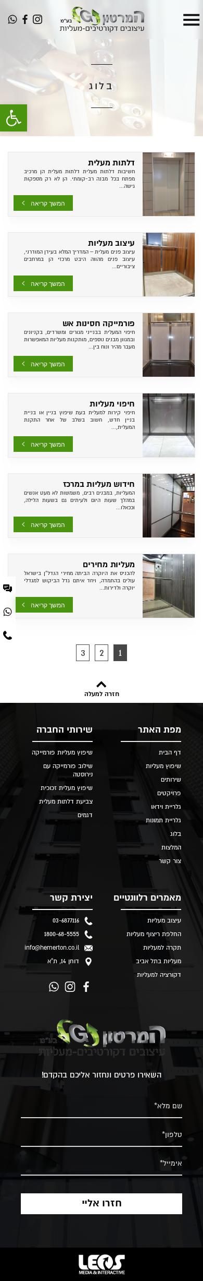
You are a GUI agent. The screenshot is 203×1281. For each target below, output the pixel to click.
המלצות (171, 848)
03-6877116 (66, 921)
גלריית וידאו (166, 807)
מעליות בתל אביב (158, 961)
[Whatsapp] (12, 19)
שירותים (171, 780)
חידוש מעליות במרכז (99, 484)
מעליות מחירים (109, 564)
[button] (13, 117)
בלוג (175, 834)
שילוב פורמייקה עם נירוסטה (68, 770)
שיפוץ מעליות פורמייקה (62, 753)
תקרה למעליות (162, 948)
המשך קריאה (48, 203)
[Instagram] (37, 19)
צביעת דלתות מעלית (66, 802)
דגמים (85, 815)
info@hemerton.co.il (51, 948)
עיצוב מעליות (111, 243)
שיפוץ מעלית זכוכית (67, 788)
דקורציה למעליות (159, 975)
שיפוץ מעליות (163, 766)
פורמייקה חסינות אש (98, 323)
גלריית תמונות (163, 820)
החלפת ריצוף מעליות (153, 934)
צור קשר (170, 861)
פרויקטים (169, 793)
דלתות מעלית (111, 163)
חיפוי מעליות (112, 404)
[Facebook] (25, 19)
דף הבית (170, 753)
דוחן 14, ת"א (63, 961)
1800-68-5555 (61, 934)
